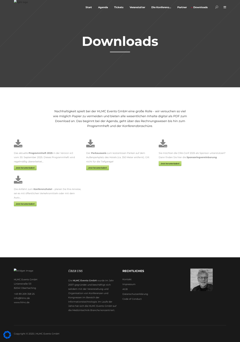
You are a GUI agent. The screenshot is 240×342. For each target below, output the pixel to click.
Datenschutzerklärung (135, 294)
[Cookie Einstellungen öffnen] (7, 337)
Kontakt (127, 279)
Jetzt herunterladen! (25, 167)
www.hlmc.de (21, 302)
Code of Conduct (132, 298)
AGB (125, 289)
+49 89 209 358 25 (24, 293)
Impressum (129, 284)
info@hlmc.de (22, 298)
